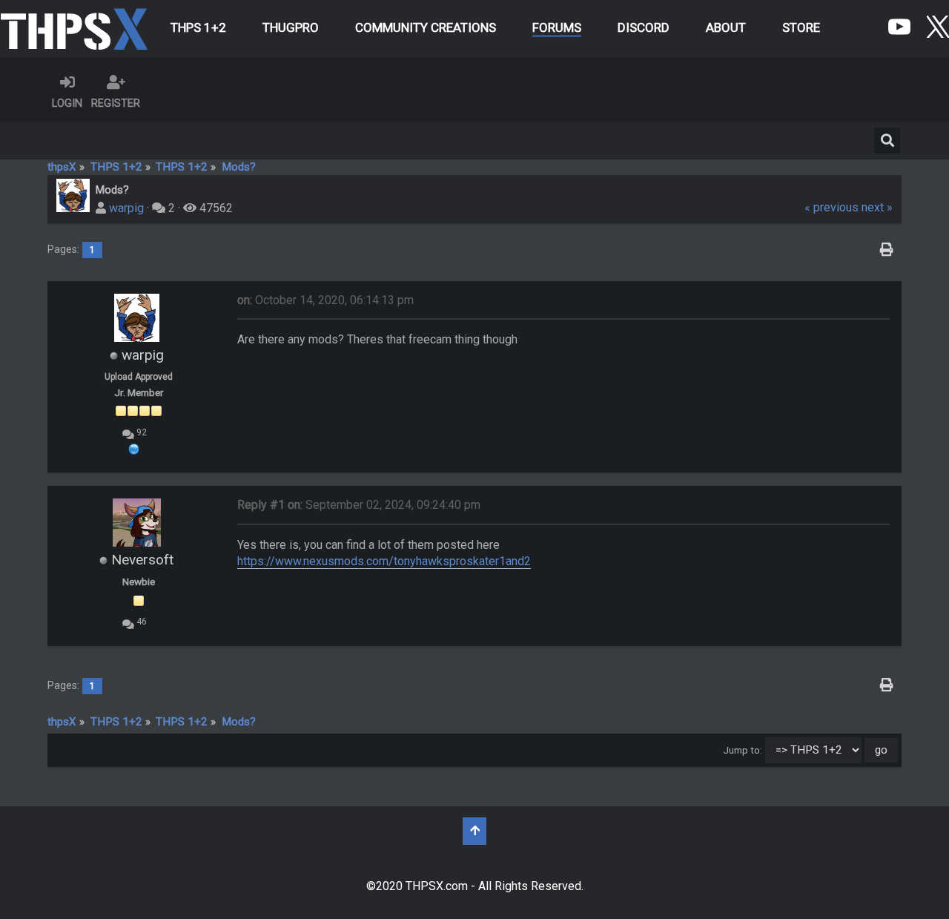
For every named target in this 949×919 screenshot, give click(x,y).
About (726, 27)
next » (877, 207)
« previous (831, 207)
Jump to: (742, 750)
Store (801, 27)
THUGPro (290, 27)
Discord (643, 27)
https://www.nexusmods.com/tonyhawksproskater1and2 (384, 561)
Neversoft (142, 559)
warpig (126, 208)
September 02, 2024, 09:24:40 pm (358, 505)
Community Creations (425, 27)
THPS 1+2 (198, 27)
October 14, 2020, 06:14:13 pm (325, 300)
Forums (556, 27)
